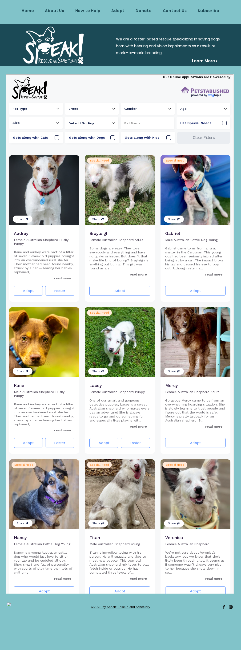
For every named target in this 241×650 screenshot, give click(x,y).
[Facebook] (223, 607)
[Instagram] (231, 607)
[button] (88, 10)
